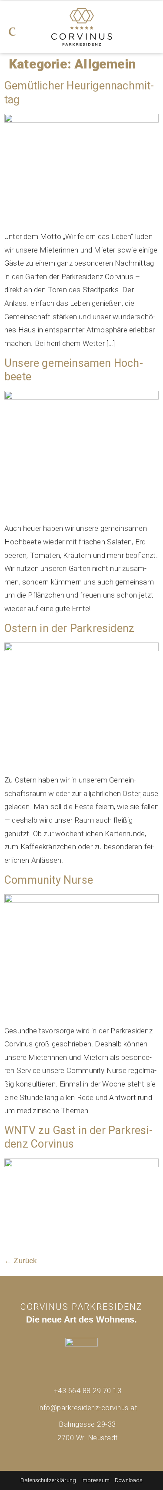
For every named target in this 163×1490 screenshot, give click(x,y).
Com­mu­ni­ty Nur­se (48, 880)
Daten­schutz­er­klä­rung (48, 1480)
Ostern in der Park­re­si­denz (69, 628)
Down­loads (129, 1480)
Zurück (20, 1260)
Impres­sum (95, 1480)
